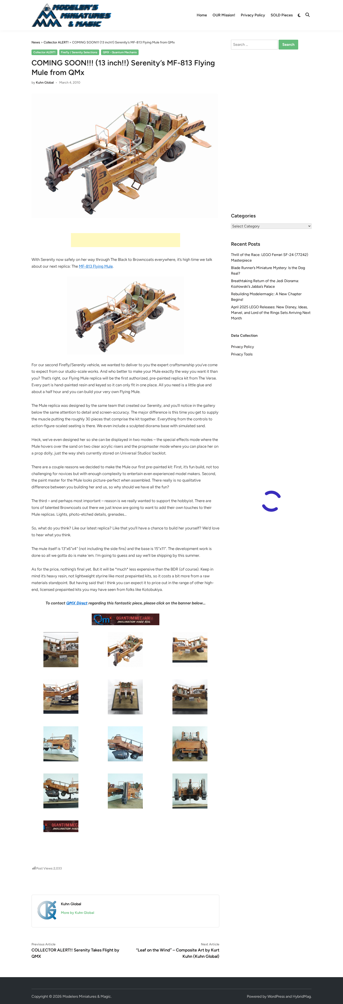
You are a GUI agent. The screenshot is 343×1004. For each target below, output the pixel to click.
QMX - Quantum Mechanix (120, 52)
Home (202, 15)
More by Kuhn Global (77, 913)
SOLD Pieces (282, 15)
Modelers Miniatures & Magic (87, 996)
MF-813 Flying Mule (96, 266)
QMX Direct (77, 603)
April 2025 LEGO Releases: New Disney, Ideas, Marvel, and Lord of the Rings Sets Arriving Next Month (271, 312)
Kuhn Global (45, 83)
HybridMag (302, 996)
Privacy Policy (253, 15)
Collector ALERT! (44, 52)
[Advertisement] (125, 240)
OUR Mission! (224, 15)
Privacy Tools (241, 354)
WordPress (276, 996)
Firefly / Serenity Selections (79, 52)
